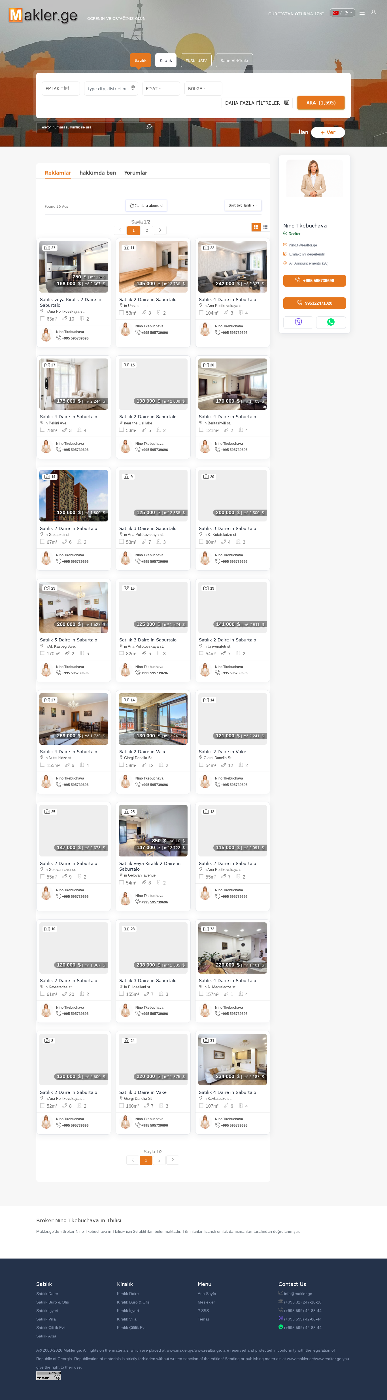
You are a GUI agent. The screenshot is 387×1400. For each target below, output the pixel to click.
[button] (196, 60)
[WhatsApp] (331, 322)
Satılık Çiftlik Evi (50, 1327)
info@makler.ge (298, 1293)
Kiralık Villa (127, 1319)
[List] (265, 227)
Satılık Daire (47, 1293)
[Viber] (298, 322)
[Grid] (256, 227)
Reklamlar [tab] (58, 172)
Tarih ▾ (242, 205)
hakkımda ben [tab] (98, 172)
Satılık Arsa (46, 1336)
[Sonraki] (160, 230)
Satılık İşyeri (47, 1310)
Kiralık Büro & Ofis (133, 1302)
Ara (321, 102)
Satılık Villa (46, 1319)
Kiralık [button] (166, 60)
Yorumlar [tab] (135, 172)
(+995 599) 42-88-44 (303, 1310)
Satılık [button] (140, 60)
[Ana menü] (362, 12)
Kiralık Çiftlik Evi (131, 1327)
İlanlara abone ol (148, 205)
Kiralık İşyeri (128, 1310)
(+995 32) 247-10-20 (303, 1302)
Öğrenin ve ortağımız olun (116, 18)
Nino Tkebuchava (305, 225)
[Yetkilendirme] (374, 13)
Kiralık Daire (128, 1293)
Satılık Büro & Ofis (52, 1302)
